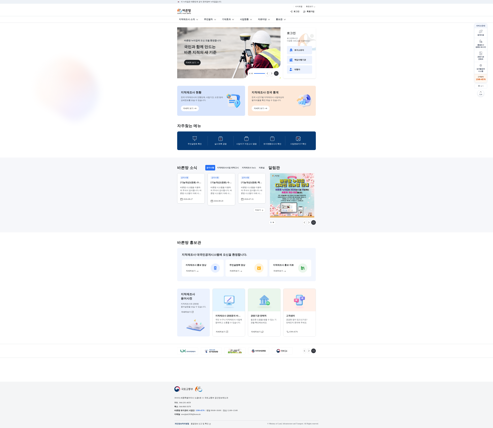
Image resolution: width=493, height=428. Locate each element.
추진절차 (208, 19)
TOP (480, 94)
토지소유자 (299, 50)
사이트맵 (298, 6)
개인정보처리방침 (182, 424)
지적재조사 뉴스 (249, 168)
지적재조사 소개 (187, 19)
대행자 (297, 69)
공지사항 (210, 168)
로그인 (296, 11)
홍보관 (279, 19)
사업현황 (244, 19)
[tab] (210, 167)
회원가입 (310, 11)
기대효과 (226, 19)
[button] (481, 33)
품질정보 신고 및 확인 (199, 424)
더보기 (258, 210)
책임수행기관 (300, 60)
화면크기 (310, 6)
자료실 (262, 168)
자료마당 (262, 19)
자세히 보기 (191, 62)
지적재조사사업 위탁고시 (228, 168)
